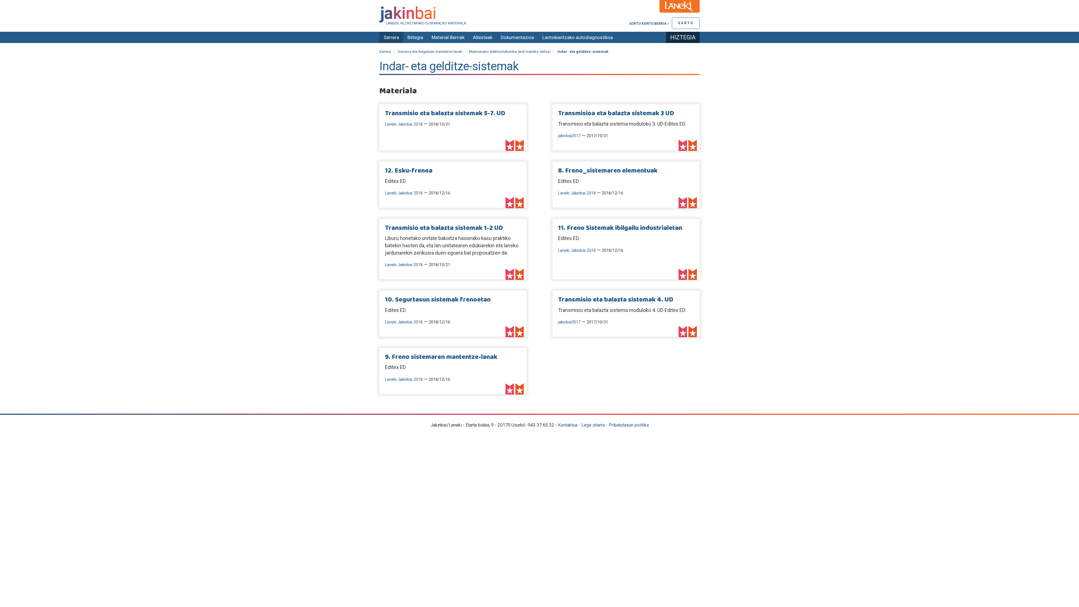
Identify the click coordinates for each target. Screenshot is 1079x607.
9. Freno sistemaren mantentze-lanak (441, 357)
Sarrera (391, 37)
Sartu (686, 23)
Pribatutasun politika (629, 425)
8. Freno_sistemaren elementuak (608, 171)
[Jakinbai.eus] (539, 14)
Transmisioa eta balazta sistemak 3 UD (616, 113)
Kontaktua (567, 425)
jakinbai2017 (569, 135)
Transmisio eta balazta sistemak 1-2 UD (444, 228)
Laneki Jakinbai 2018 (404, 124)
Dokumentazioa (517, 37)
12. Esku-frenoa (408, 171)
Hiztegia (682, 37)
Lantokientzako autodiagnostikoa (577, 37)
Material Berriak (448, 37)
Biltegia (415, 37)
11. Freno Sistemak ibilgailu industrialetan (620, 228)
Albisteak (482, 37)
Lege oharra (593, 425)
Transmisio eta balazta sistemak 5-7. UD (445, 113)
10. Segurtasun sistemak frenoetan (438, 300)
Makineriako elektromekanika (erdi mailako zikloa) (510, 51)
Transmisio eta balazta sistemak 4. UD (615, 300)
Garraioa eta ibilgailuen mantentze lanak (430, 51)
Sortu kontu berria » (649, 24)
